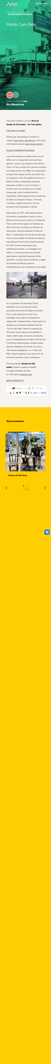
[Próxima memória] (45, 488)
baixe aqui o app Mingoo (25, 140)
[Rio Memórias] (12, 4)
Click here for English (15, 130)
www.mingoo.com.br (34, 144)
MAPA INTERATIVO (15, 380)
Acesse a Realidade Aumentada (20, 150)
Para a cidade (10, 12)
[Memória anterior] (6, 488)
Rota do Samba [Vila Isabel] (20, 14)
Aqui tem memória (24, 12)
